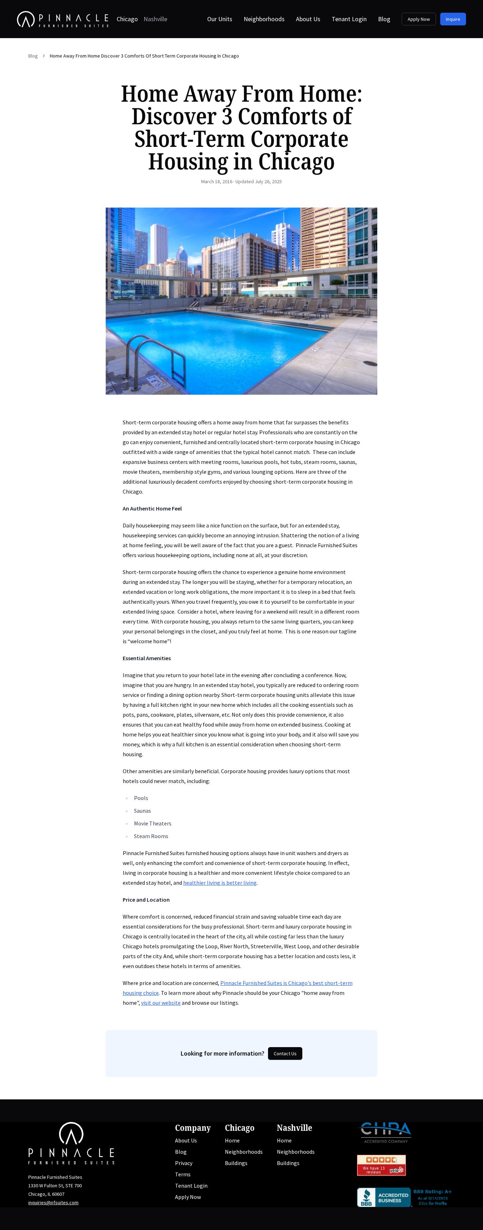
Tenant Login (349, 19)
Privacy (183, 1162)
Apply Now (419, 19)
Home (232, 1140)
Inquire (453, 19)
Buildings (236, 1162)
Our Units (219, 19)
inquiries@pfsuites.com (53, 1202)
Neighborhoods (264, 19)
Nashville (155, 19)
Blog (384, 19)
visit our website (161, 1002)
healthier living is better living (220, 882)
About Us (308, 19)
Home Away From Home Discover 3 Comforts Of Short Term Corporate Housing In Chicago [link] (144, 56)
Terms (183, 1174)
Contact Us (285, 1053)
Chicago (127, 19)
